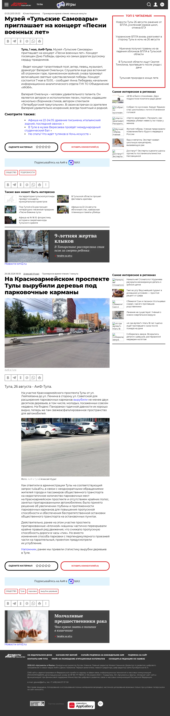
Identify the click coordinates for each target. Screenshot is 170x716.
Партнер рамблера (56, 704)
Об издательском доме (39, 655)
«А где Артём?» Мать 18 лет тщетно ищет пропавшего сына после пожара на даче (145, 326)
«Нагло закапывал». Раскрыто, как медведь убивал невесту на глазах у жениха (145, 120)
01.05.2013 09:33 (12, 13)
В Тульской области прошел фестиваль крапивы (86, 197)
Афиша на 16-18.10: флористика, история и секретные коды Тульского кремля (35, 220)
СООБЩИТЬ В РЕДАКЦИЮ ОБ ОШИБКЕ (127, 659)
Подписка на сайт (137, 655)
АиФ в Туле (10, 370)
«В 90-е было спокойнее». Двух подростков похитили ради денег (144, 97)
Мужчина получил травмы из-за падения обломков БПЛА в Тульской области (138, 51)
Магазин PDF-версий (66, 655)
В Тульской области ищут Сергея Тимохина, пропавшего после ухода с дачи (139, 64)
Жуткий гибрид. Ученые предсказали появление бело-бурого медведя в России (146, 131)
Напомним (28, 549)
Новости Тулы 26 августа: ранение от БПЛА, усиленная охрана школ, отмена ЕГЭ (139, 25)
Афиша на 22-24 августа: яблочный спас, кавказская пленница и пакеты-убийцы (85, 209)
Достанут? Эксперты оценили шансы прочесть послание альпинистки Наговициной (146, 153)
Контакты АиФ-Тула (37, 659)
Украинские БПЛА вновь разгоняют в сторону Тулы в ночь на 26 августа (139, 38)
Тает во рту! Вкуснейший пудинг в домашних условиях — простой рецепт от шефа (144, 293)
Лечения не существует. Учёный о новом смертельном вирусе (144, 313)
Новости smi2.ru (16, 263)
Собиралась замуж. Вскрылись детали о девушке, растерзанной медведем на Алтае (144, 337)
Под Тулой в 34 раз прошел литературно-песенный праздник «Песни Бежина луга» (36, 209)
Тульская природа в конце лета (139, 78)
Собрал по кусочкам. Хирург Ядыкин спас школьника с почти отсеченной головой (146, 110)
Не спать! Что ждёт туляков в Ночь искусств (58, 134)
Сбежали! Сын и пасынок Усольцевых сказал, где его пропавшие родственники (146, 304)
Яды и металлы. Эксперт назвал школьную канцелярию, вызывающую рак (143, 142)
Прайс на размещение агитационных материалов (78, 659)
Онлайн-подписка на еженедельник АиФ (102, 655)
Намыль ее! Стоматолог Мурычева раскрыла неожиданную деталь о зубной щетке (144, 282)
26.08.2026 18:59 (13, 273)
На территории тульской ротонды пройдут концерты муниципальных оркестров (36, 199)
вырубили (80, 399)
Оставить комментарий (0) (85, 147)
